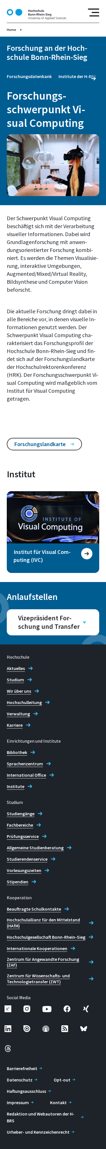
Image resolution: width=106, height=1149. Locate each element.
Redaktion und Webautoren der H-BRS (40, 1117)
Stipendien (17, 882)
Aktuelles (16, 668)
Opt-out (62, 1080)
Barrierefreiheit (22, 1068)
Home (11, 30)
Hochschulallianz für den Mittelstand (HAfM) (43, 923)
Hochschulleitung (24, 702)
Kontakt (58, 1102)
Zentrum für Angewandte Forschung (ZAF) (43, 962)
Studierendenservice (27, 859)
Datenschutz (20, 1080)
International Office (26, 775)
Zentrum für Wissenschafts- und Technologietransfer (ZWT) (38, 978)
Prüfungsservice (23, 836)
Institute (15, 786)
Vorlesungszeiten (24, 870)
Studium (15, 679)
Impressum (18, 1102)
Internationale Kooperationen (37, 948)
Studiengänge (20, 813)
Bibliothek (17, 752)
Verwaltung (18, 714)
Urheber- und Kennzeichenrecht (38, 1132)
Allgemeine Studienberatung (35, 847)
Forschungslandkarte (40, 444)
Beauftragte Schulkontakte (34, 909)
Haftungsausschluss (26, 1091)
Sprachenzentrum (25, 763)
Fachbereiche (20, 825)
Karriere (15, 725)
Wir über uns (19, 691)
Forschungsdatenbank (29, 76)
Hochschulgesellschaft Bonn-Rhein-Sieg (46, 937)
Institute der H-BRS (77, 76)
